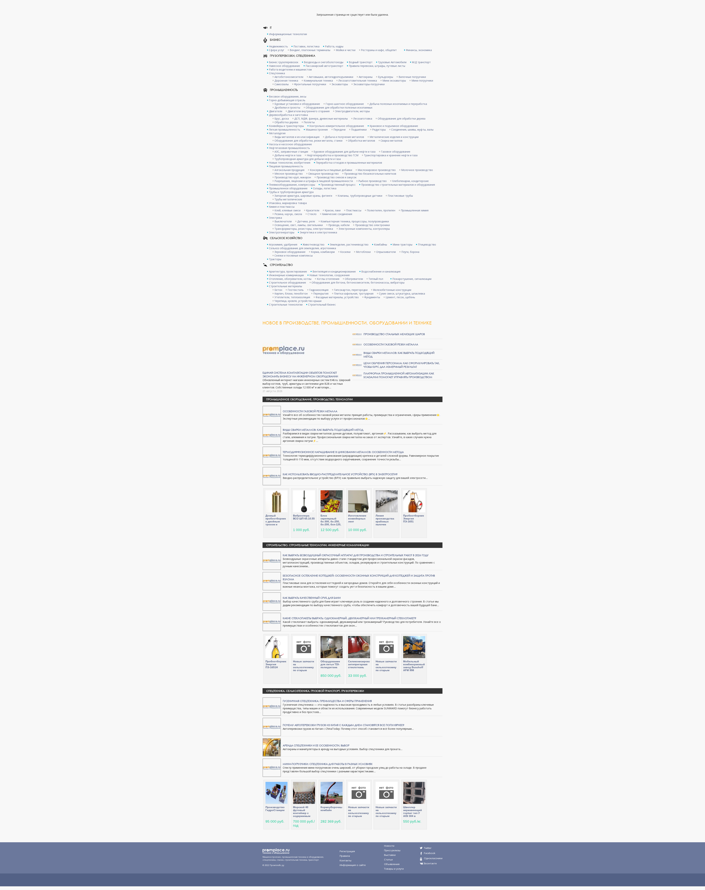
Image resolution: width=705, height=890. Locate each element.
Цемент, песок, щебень (400, 297)
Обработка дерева (286, 122)
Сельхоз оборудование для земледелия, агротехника (302, 248)
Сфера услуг (276, 50)
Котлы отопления (328, 279)
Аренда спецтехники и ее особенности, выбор (316, 745)
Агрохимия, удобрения (283, 244)
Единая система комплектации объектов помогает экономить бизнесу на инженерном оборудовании (300, 374)
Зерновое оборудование (290, 252)
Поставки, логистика (306, 46)
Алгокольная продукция (289, 170)
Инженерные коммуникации (286, 275)
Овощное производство (323, 173)
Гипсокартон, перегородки (351, 290)
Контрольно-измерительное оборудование (336, 126)
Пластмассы (353, 210)
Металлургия (277, 133)
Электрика (275, 217)
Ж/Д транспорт (421, 62)
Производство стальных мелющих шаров (394, 334)
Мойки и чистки (345, 50)
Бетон (278, 290)
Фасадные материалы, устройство (337, 297)
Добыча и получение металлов (344, 137)
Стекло (312, 214)
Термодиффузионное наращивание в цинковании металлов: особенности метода (343, 452)
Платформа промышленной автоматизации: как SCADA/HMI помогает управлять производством (399, 375)
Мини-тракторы (402, 244)
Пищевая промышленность (286, 166)
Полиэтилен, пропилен (381, 210)
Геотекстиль (296, 290)
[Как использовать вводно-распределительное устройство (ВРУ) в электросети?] (272, 476)
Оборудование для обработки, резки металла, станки (308, 140)
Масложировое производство (377, 170)
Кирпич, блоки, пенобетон (291, 293)
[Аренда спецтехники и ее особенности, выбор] (272, 747)
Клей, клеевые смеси (287, 210)
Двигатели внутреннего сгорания (309, 111)
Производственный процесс (338, 184)
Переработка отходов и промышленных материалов (349, 162)
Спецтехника (277, 73)
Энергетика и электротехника (318, 232)
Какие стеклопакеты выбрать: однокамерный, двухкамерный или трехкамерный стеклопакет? (349, 618)
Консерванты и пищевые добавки (331, 170)
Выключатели (283, 221)
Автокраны (366, 77)
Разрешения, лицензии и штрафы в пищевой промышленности (313, 181)
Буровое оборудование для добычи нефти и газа (344, 151)
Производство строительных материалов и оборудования (398, 184)
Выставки (390, 855)
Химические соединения (337, 214)
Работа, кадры (334, 46)
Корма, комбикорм (323, 252)
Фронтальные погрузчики (310, 84)
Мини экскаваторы (394, 80)
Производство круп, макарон (292, 177)
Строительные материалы (285, 286)
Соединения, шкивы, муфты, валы (412, 129)
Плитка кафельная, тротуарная (353, 293)
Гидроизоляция (318, 290)
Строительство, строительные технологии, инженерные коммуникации (317, 545)
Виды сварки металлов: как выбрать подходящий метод (323, 430)
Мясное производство (288, 173)
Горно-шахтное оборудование (345, 104)
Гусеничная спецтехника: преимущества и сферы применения (327, 701)
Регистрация (347, 851)
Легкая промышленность (284, 129)
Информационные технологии (288, 34)
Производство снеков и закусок (337, 177)
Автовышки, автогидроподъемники (331, 77)
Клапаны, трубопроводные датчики (360, 195)
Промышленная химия (415, 210)
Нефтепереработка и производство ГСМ (332, 155)
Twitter (427, 848)
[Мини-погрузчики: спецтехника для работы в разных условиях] (272, 767)
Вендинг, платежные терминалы (310, 50)
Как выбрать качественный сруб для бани (312, 598)
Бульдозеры (385, 77)
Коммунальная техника (318, 80)
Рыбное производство (372, 181)
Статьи (388, 859)
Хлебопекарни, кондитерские (410, 181)
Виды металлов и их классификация (296, 137)
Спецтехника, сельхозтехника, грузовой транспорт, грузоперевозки (315, 691)
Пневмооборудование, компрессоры (292, 184)
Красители (312, 210)
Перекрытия (320, 293)
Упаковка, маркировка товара (288, 203)
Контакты (345, 860)
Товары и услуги (394, 868)
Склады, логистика (324, 188)
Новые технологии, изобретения (289, 162)
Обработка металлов (361, 140)
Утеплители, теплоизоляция (292, 297)
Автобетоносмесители (288, 77)
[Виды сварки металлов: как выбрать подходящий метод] (357, 354)
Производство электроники (372, 225)
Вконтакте (430, 863)
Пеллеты (309, 122)
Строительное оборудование (287, 282)
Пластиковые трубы (400, 195)
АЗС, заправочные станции (291, 151)
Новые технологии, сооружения (329, 275)
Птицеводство (427, 244)
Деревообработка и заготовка (288, 115)
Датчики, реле (306, 221)
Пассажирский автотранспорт (324, 66)
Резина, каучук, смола (288, 214)
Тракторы (275, 259)
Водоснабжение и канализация (380, 271)
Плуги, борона (410, 252)
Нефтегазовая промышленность (289, 148)
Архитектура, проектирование (288, 271)
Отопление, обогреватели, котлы (290, 279)
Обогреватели (354, 279)
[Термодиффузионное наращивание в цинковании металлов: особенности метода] (272, 455)
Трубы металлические (288, 199)
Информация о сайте (353, 865)
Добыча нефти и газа (287, 155)
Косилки (345, 252)
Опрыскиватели (386, 252)
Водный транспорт (361, 62)
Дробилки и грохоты (287, 107)
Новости (389, 845)
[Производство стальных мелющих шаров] (357, 334)
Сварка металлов (391, 140)
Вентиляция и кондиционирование (334, 271)
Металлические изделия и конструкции (394, 137)
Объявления (392, 864)
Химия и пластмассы (281, 206)
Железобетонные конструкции (392, 290)
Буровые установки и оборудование (297, 104)
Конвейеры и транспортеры (286, 126)
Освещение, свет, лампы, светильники (298, 225)
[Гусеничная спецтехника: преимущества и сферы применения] (272, 706)
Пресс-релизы (392, 850)
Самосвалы (281, 84)
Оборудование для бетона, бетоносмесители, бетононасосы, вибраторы (358, 282)
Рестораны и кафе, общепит (379, 50)
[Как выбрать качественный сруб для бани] (272, 601)
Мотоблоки (363, 252)
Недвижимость (278, 46)
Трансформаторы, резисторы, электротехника (303, 228)
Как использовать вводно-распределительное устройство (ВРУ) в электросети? (340, 474)
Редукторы (379, 129)
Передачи (339, 129)
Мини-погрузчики (422, 80)
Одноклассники (433, 858)
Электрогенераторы (281, 232)
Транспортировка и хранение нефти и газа (390, 155)
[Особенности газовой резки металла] (357, 344)
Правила (345, 855)
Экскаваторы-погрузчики (369, 84)
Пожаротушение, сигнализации (411, 279)
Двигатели (275, 111)
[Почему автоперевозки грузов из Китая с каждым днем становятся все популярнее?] (272, 726)
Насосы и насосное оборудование (290, 144)
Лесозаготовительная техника (357, 80)
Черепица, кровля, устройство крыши (297, 301)
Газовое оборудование (395, 151)
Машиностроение (317, 129)
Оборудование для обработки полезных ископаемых (339, 107)
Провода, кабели (339, 225)
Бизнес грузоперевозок (283, 62)
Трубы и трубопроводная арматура (291, 192)
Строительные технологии (286, 304)
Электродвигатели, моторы (352, 111)
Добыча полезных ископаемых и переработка (398, 104)
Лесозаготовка (362, 118)
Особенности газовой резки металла (391, 344)
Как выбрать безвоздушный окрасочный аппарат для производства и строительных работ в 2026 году (356, 555)
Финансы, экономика (419, 50)
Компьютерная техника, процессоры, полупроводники (355, 221)
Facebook (429, 853)
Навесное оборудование (284, 66)
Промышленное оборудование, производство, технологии (309, 399)
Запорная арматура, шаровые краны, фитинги (303, 195)
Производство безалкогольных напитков (370, 173)
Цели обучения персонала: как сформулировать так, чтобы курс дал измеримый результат (402, 365)
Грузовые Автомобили (392, 62)
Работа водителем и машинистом (290, 69)
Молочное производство (417, 170)
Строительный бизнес (322, 304)
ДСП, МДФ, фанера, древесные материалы (321, 118)
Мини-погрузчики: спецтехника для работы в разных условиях (328, 764)
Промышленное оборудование (288, 188)
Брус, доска (281, 118)
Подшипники (359, 129)
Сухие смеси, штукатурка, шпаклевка (402, 293)
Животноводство (313, 244)
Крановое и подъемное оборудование (394, 126)
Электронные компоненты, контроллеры (364, 228)
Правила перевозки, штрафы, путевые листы (377, 66)
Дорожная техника (286, 80)
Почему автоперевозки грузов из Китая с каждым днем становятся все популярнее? (343, 725)
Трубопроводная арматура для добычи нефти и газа (307, 159)
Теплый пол (375, 279)
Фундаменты (372, 297)
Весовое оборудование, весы (287, 96)
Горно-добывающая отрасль (287, 100)
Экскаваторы (340, 84)
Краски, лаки (333, 210)
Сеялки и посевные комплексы (293, 255)
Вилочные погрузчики (412, 77)
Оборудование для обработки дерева (401, 118)
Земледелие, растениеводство (349, 244)
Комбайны (380, 244)
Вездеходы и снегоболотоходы (323, 62)
